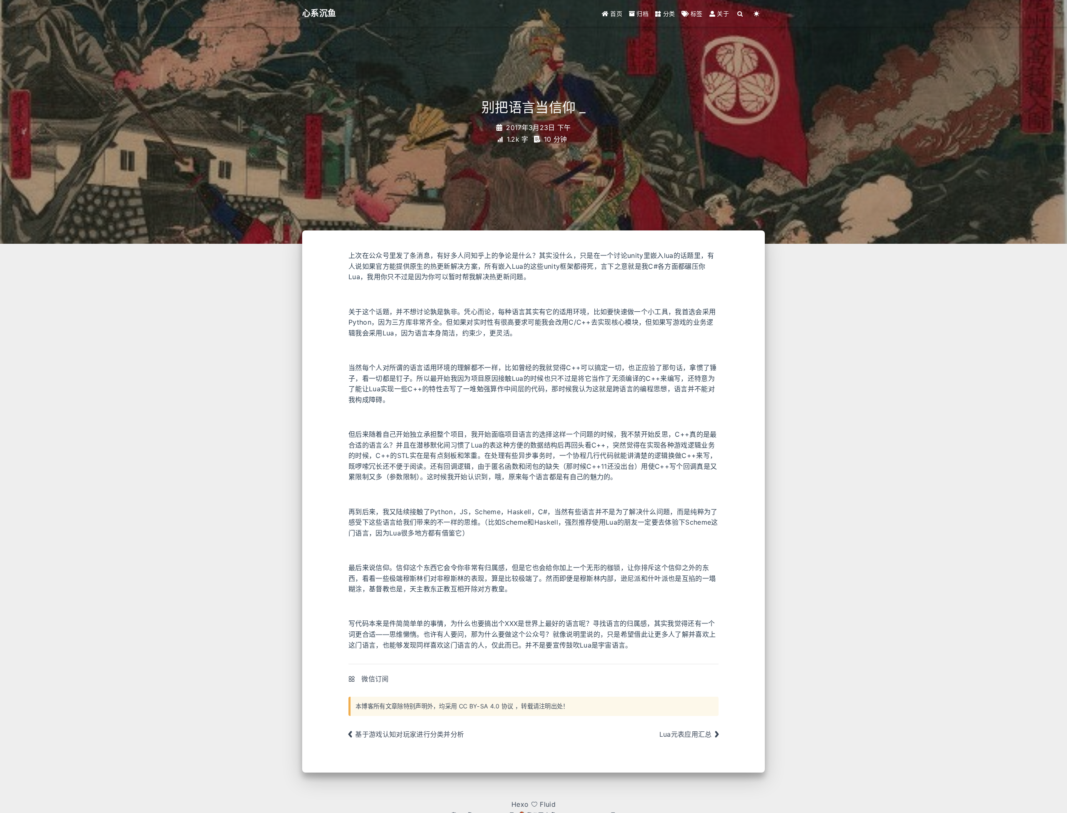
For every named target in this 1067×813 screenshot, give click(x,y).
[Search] (740, 13)
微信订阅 (374, 679)
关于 (722, 13)
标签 (696, 13)
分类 (668, 13)
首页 (615, 13)
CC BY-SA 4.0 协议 (486, 706)
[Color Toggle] (757, 13)
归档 (642, 13)
